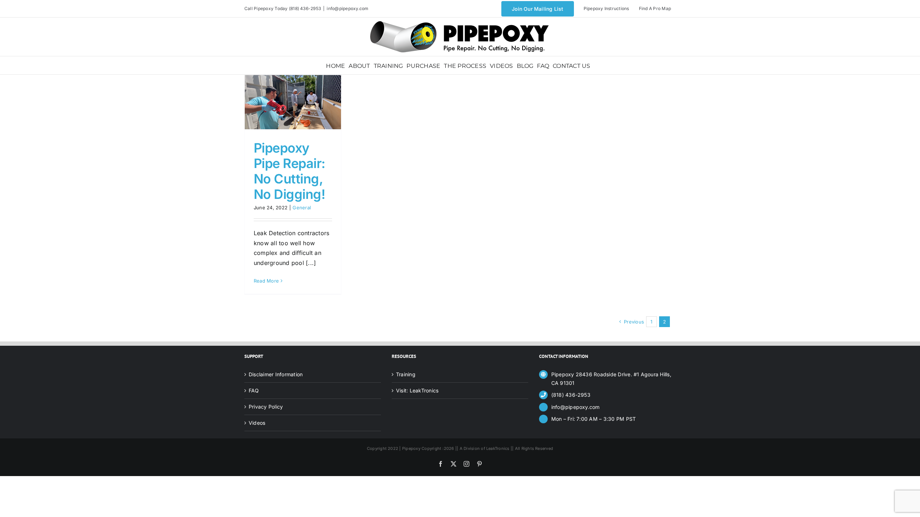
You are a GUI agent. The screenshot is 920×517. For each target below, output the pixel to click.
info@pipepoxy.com (347, 8)
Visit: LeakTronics (417, 390)
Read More (266, 281)
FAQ (254, 390)
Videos (257, 423)
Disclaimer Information (276, 374)
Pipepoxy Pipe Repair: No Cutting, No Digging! (289, 171)
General (302, 207)
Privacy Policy (266, 407)
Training (405, 374)
